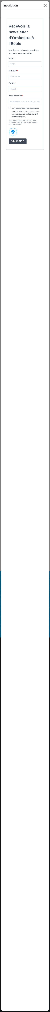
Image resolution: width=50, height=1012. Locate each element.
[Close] (45, 5)
